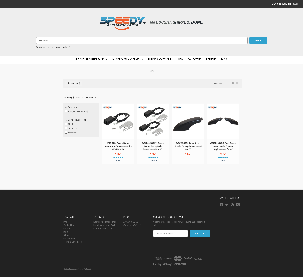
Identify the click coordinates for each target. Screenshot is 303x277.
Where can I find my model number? (53, 47)
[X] (227, 204)
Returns (211, 59)
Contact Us (194, 59)
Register (286, 3)
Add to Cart (118, 130)
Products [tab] (73, 83)
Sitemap (67, 235)
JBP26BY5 (91, 97)
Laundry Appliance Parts (126, 59)
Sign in (275, 3)
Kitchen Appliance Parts (90, 59)
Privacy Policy (70, 238)
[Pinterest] (232, 204)
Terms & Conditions (72, 241)
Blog (224, 59)
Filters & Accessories (160, 59)
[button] (233, 83)
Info (180, 59)
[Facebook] (221, 204)
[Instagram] (238, 204)
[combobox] (141, 40)
